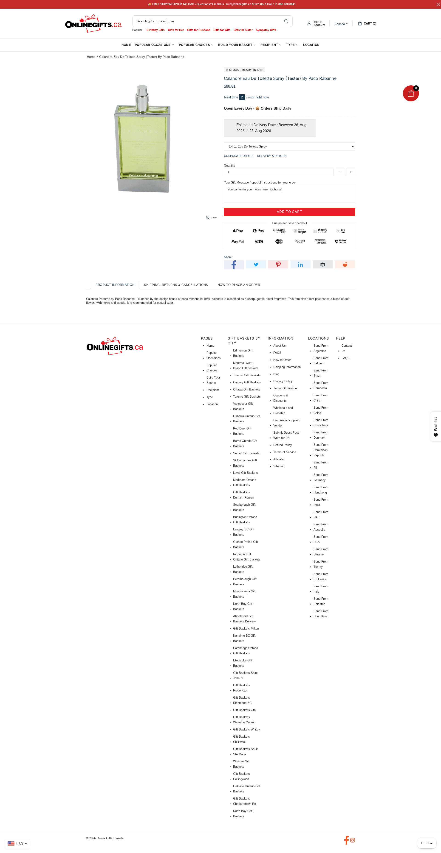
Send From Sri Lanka (321, 576)
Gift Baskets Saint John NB (245, 675)
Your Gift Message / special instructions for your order (260, 182)
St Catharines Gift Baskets (245, 463)
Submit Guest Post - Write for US (287, 435)
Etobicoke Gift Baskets (242, 663)
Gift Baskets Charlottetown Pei (245, 801)
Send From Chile (321, 397)
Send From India (321, 502)
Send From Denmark (321, 435)
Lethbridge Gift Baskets (243, 569)
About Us (279, 345)
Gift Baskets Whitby (246, 729)
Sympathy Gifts (266, 30)
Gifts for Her (176, 30)
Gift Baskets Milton (246, 628)
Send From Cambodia (321, 385)
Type (209, 397)
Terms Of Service (285, 388)
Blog (276, 374)
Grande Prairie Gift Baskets (245, 544)
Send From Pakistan (321, 601)
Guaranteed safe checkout (289, 223)
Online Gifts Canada (93, 23)
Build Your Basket (213, 380)
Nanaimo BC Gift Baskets (244, 638)
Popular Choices (211, 367)
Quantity (229, 165)
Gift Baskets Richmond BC (242, 700)
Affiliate (278, 459)
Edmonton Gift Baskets (242, 353)
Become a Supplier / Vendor (286, 422)
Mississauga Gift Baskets (244, 594)
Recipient (212, 390)
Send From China (321, 410)
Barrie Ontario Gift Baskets (245, 443)
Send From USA (321, 539)
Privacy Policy (283, 381)
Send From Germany (321, 477)
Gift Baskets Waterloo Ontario (244, 719)
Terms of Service (284, 452)
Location (212, 404)
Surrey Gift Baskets (246, 453)
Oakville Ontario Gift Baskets (246, 788)
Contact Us (347, 348)
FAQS (277, 352)
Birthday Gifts (156, 30)
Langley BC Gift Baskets (243, 532)
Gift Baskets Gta (244, 710)
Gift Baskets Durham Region (243, 495)
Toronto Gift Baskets (247, 375)
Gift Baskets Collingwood (241, 776)
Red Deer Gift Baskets (242, 431)
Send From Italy (321, 589)
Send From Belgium (321, 360)
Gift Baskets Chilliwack (241, 739)
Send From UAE (321, 514)
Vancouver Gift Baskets (243, 406)
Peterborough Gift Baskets (245, 581)
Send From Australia (321, 527)
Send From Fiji (321, 465)
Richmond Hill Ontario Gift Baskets (246, 556)
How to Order (282, 360)
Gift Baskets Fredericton (241, 687)
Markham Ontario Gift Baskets (244, 482)
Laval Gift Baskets (245, 472)
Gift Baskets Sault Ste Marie (245, 751)
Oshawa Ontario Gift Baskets (246, 418)
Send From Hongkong (321, 489)
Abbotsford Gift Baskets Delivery (244, 618)
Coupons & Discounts (280, 398)
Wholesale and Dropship (283, 410)
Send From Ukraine (321, 551)
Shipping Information (287, 367)
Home (91, 56)
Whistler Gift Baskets (241, 764)
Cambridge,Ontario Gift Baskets (245, 650)
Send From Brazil (321, 373)
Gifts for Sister (243, 30)
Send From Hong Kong (321, 613)
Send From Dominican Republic (321, 450)
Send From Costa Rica (321, 422)
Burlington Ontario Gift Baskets (245, 519)
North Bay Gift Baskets (242, 606)
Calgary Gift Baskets (247, 382)
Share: (228, 257)
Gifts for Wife (221, 30)
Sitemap (278, 466)
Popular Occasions (213, 355)
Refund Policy (282, 445)
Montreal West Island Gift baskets (245, 365)
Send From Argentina (321, 348)
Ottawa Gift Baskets (246, 389)
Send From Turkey (321, 564)
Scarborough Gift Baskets (244, 507)
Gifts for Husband (198, 30)
